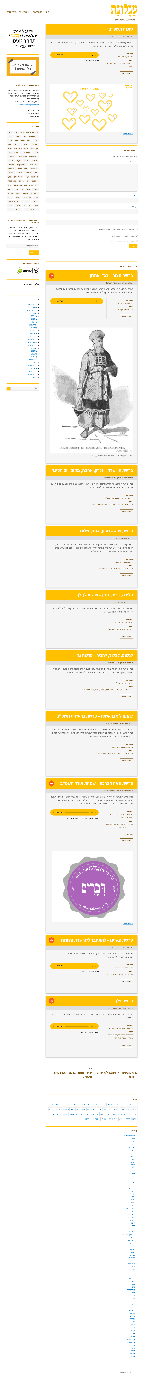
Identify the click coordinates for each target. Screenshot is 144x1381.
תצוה (122, 303)
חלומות (118, 629)
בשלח (133, 1159)
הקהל (123, 1035)
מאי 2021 (33, 322)
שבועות (132, 1313)
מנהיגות (126, 824)
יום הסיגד (114, 498)
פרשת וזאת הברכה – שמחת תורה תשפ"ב (96, 783)
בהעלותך (132, 1144)
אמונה (127, 568)
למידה (109, 753)
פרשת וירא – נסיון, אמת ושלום (106, 531)
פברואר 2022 (32, 304)
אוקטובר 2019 (32, 377)
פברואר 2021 (32, 330)
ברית (119, 568)
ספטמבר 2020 (32, 345)
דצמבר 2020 (32, 336)
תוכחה (99, 568)
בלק (133, 1150)
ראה (134, 1307)
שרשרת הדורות (111, 974)
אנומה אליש (129, 689)
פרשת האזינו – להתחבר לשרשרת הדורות (97, 940)
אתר (136, 218)
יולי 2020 (34, 351)
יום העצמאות (131, 1240)
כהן (122, 309)
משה (113, 824)
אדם (131, 753)
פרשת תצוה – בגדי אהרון (111, 275)
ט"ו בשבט (132, 1232)
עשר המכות (73, 1114)
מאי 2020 (33, 357)
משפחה (95, 1114)
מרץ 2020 (33, 362)
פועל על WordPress (125, 1373)
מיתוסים (102, 689)
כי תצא (133, 1252)
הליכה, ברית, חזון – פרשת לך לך (104, 595)
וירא (131, 562)
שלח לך (132, 1319)
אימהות (90, 1104)
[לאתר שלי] (23, 38)
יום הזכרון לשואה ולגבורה (127, 1234)
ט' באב (132, 1229)
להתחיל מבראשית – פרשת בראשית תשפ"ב (95, 716)
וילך (131, 1028)
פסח (133, 1298)
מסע (113, 629)
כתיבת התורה (112, 1035)
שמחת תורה (129, 817)
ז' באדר (132, 1202)
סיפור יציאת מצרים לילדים (18, 11)
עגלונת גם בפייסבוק (31, 284)
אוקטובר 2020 (32, 342)
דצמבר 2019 (32, 371)
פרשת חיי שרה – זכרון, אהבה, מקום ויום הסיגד (92, 470)
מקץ (133, 1266)
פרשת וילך (124, 1000)
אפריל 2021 (33, 325)
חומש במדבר (130, 1205)
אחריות (126, 309)
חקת (133, 1226)
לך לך (121, 622)
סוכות (124, 57)
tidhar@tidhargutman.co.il (29, 104)
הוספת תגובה (126, 73)
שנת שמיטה (113, 1119)
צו (134, 1301)
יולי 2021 (34, 316)
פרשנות (130, 827)
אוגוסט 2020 (32, 348)
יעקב (99, 1109)
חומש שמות (129, 303)
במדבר (132, 1153)
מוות (123, 504)
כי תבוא (132, 1249)
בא (134, 1141)
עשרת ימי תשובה (127, 1038)
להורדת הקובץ (128, 133)
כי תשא (132, 1255)
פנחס (133, 1295)
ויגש (134, 1176)
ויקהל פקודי (131, 1188)
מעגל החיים (117, 504)
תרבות (87, 1119)
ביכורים (76, 1104)
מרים (114, 1114)
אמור (133, 1139)
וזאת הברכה (129, 814)
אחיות (110, 1104)
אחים (104, 1104)
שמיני (133, 1327)
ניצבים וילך (131, 1278)
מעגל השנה (118, 63)
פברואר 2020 (32, 365)
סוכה (111, 63)
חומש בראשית (128, 498)
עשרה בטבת (131, 1290)
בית (47, 11)
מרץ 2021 (33, 328)
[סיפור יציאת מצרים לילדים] (23, 66)
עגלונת (135, 1373)
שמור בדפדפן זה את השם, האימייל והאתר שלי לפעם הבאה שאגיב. (116, 230)
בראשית (130, 747)
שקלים (133, 1330)
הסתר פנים (129, 1035)
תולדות (133, 1336)
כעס (115, 689)
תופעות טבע (86, 689)
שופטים (132, 1316)
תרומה (133, 1348)
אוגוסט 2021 (33, 313)
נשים (111, 568)
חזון (123, 629)
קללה (128, 1119)
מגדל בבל (109, 689)
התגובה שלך (133, 162)
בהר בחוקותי (131, 1147)
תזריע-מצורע (131, 1339)
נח (122, 683)
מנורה (51, 1109)
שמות (133, 1322)
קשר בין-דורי (125, 974)
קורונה (107, 63)
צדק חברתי (56, 1114)
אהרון (131, 309)
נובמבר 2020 (32, 339)
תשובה (115, 1038)
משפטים (132, 1269)
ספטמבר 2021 (32, 310)
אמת (123, 568)
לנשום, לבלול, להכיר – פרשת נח (104, 655)
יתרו (134, 1246)
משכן (119, 309)
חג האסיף (125, 63)
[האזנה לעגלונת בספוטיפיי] (28, 270)
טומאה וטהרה (113, 1109)
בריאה (118, 753)
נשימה (97, 689)
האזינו (131, 968)
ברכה (131, 63)
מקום (102, 504)
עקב (133, 1287)
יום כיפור (132, 1243)
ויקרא (133, 1191)
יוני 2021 (34, 319)
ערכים (109, 824)
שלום (103, 568)
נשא (133, 1281)
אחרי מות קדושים (129, 1136)
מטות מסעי (131, 1263)
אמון (131, 568)
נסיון (115, 568)
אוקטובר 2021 (32, 307)
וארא (133, 1168)
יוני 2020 (34, 354)
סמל (98, 504)
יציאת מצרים (91, 1109)
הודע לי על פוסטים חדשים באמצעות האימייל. (122, 241)
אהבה (131, 504)
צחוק (107, 568)
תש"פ (133, 1351)
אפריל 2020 (33, 360)
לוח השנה (130, 57)
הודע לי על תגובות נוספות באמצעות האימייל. (122, 236)
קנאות (121, 1119)
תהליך (109, 629)
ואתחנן (133, 1170)
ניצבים (133, 1275)
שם (135, 196)
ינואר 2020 (33, 368)
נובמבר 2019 (32, 374)
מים (72, 1109)
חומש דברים (120, 814)
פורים (133, 1293)
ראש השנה (131, 1310)
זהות (131, 824)
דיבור (113, 753)
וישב (133, 1197)
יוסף (105, 1109)
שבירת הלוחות (122, 827)
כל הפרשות (37, 11)
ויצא (134, 1185)
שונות (92, 689)
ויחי (134, 1179)
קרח (133, 1304)
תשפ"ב (119, 57)
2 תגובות (130, 834)
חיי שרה (120, 498)
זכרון (126, 504)
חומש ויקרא (131, 1214)
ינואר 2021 (33, 333)
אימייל (134, 207)
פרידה (94, 504)
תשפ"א (132, 1354)
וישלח (133, 1200)
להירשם (34, 252)
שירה (118, 974)
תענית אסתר (131, 1342)
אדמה (131, 629)
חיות (118, 689)
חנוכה (133, 1223)
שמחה (131, 66)
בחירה (122, 753)
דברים (133, 1162)
